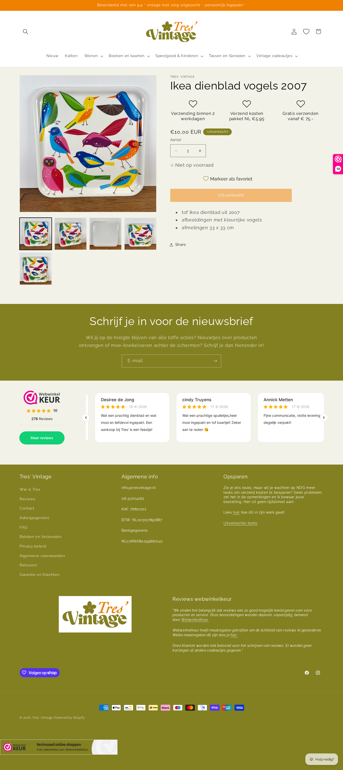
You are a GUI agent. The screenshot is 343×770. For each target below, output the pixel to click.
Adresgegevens (34, 518)
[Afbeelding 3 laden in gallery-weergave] (105, 234)
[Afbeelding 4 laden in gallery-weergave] (140, 234)
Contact (27, 508)
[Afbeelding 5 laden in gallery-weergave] (36, 269)
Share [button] (180, 244)
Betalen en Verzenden (41, 537)
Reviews (27, 499)
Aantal (176, 140)
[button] (26, 31)
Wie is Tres (30, 489)
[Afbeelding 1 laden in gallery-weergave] (36, 234)
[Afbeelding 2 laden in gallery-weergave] (70, 234)
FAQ (23, 527)
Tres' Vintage (42, 717)
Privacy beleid (33, 546)
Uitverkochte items (240, 523)
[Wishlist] (306, 31)
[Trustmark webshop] (59, 748)
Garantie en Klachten (40, 574)
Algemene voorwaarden (42, 556)
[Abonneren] (215, 361)
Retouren (28, 565)
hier (236, 513)
